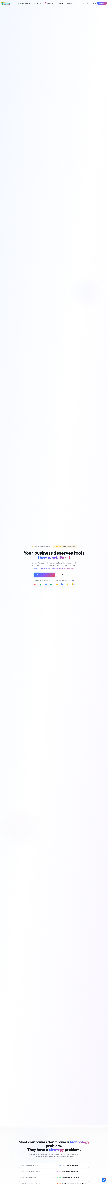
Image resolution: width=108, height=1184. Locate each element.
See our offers (66, 575)
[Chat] (104, 1180)
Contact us (102, 3)
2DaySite (38, 3)
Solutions (69, 3)
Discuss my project (43, 575)
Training (61, 3)
